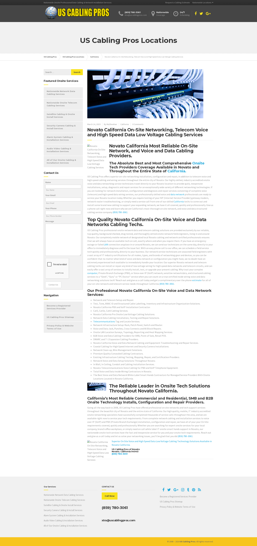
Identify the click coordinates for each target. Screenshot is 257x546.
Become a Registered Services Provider (58, 307)
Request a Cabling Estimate (177, 2)
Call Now (110, 496)
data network (177, 194)
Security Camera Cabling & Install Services (61, 127)
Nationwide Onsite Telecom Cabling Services (62, 104)
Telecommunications (104, 321)
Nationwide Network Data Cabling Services (61, 92)
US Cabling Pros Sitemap (60, 317)
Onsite (198, 163)
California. (176, 171)
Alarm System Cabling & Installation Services (60, 138)
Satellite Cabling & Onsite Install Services (61, 115)
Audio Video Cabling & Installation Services (59, 150)
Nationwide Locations (201, 2)
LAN (106, 244)
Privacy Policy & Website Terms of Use (60, 327)
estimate (197, 280)
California (124, 124)
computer (92, 273)
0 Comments (138, 124)
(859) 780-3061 (120, 212)
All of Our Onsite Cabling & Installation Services (61, 161)
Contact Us (53, 284)
